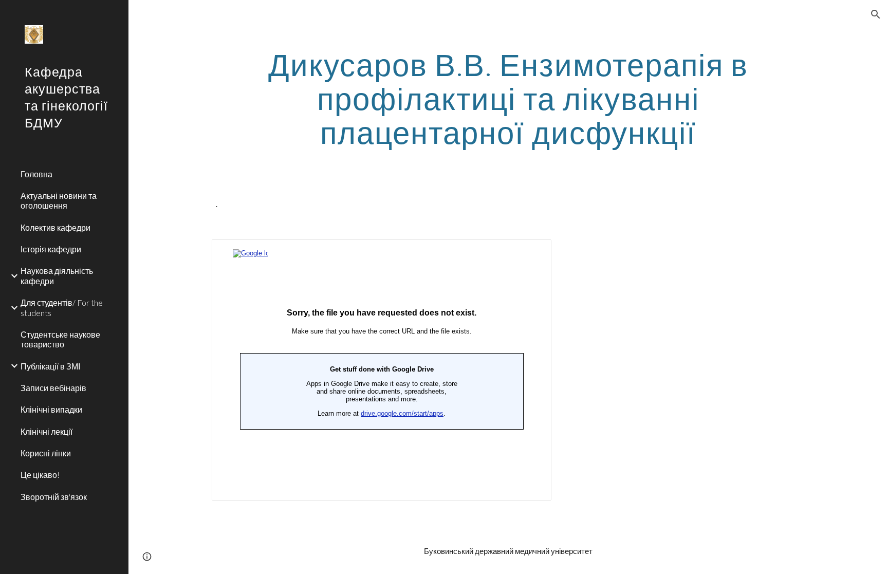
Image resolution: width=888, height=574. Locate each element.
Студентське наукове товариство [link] (60, 339)
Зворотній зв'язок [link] (54, 497)
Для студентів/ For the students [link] (62, 307)
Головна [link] (36, 174)
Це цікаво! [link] (40, 474)
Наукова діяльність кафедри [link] (57, 275)
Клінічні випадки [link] (51, 409)
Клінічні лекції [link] (46, 431)
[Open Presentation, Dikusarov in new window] (532, 252)
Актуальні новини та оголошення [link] (59, 200)
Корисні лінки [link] (46, 453)
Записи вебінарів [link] (53, 388)
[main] (508, 98)
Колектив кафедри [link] (55, 227)
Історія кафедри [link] (51, 249)
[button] (875, 14)
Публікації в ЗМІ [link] (50, 366)
